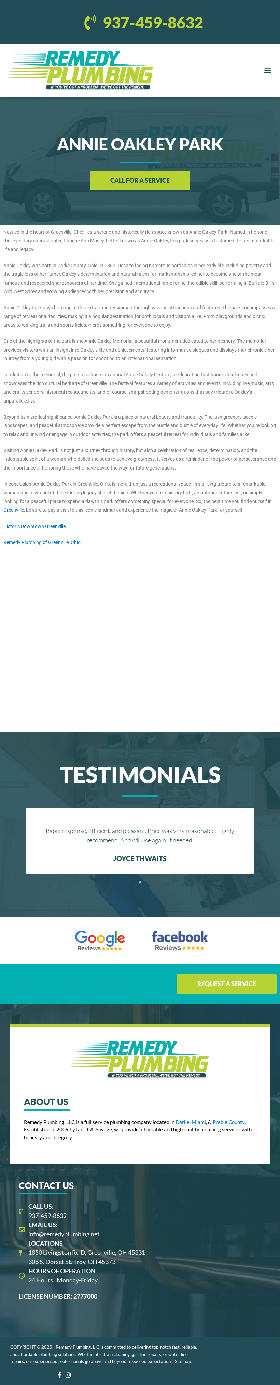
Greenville (13, 510)
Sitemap (183, 1361)
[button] (267, 70)
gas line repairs (146, 1354)
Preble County (228, 1122)
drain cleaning (116, 1354)
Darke (183, 1122)
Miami (199, 1122)
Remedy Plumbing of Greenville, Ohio (42, 542)
